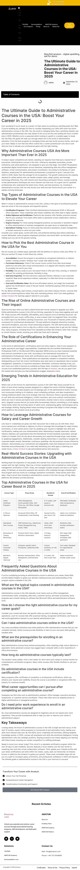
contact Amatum (8, 296)
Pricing (38, 26)
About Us (46, 26)
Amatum (54, 369)
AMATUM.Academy (51, 24)
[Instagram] (12, 839)
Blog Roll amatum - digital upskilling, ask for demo (62, 55)
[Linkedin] (6, 839)
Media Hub (55, 26)
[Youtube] (17, 839)
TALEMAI (25, 24)
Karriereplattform (36, 24)
